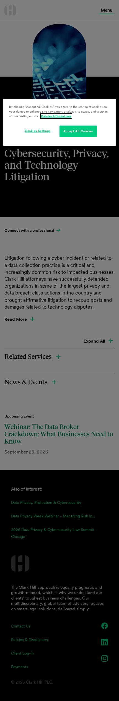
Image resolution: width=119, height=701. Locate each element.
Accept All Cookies (78, 131)
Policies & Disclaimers (56, 116)
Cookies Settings (37, 131)
